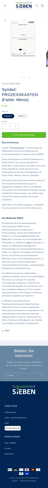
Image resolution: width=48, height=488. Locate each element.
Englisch (21, 116)
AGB (7, 423)
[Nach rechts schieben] (29, 77)
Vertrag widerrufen (12, 428)
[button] (5, 5)
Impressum (9, 454)
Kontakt (8, 448)
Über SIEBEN (10, 443)
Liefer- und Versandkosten (15, 418)
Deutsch (8, 116)
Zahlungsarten (10, 412)
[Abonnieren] (40, 375)
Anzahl (4, 121)
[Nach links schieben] (18, 77)
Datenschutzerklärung (28, 481)
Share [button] (7, 330)
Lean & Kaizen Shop (22, 478)
